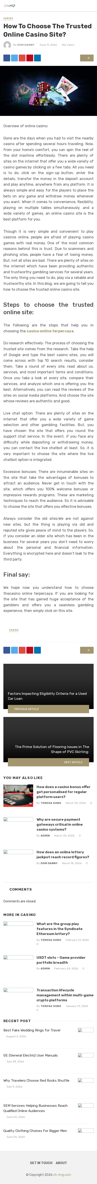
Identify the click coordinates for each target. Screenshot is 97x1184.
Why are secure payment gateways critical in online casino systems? (60, 824)
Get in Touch (41, 1163)
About (61, 1163)
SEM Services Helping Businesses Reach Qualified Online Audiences (35, 1108)
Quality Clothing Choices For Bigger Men (35, 1131)
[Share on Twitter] (14, 58)
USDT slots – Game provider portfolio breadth (61, 960)
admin (45, 835)
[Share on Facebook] (6, 58)
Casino (8, 18)
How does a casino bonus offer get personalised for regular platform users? (63, 792)
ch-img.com (62, 1175)
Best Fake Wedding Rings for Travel (31, 1030)
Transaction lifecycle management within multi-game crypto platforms (65, 995)
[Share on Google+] (22, 58)
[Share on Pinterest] (29, 58)
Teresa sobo (51, 803)
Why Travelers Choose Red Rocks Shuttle (36, 1081)
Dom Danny (25, 44)
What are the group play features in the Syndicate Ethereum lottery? (60, 929)
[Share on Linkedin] (37, 58)
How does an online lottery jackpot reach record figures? (63, 854)
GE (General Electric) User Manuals (30, 1055)
